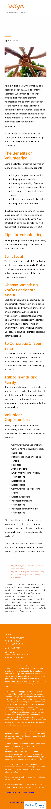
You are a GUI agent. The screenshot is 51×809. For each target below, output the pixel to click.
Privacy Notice (28, 792)
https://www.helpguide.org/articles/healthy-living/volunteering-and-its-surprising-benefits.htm (28, 575)
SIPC (26, 738)
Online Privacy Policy (13, 792)
